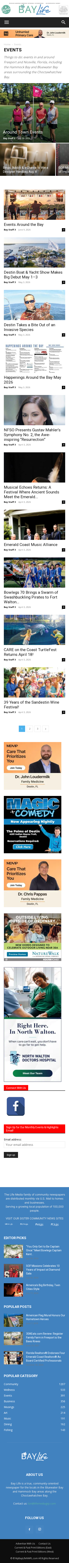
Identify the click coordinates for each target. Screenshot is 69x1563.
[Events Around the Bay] (34, 205)
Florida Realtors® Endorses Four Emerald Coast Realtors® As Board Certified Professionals (45, 1356)
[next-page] (45, 729)
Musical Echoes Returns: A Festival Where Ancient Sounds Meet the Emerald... (31, 492)
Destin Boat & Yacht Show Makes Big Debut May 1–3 (33, 274)
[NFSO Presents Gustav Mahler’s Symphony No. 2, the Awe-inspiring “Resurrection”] (34, 410)
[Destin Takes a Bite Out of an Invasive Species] (34, 305)
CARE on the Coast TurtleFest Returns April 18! (30, 652)
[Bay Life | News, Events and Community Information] (34, 9)
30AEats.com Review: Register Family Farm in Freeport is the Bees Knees (44, 1337)
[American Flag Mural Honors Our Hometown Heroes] (13, 1320)
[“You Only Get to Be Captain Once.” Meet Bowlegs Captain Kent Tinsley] (13, 1251)
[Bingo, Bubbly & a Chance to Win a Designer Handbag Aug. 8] (27, 163)
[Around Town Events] (34, 113)
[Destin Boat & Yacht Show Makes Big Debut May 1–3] (34, 252)
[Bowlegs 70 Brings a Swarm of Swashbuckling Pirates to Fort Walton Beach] (34, 572)
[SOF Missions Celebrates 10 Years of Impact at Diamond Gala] (13, 1270)
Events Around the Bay (24, 224)
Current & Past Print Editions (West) (34, 1551)
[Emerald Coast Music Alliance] (34, 525)
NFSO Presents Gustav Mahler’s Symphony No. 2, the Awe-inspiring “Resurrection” (32, 435)
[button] (6, 22)
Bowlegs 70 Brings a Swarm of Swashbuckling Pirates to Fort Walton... (31, 597)
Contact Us (44, 1543)
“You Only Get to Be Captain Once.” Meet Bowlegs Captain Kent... (44, 1250)
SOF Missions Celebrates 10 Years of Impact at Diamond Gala (43, 1269)
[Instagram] (40, 1529)
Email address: (13, 1139)
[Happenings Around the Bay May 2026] (34, 357)
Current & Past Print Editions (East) (33, 1547)
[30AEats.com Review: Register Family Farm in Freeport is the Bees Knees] (13, 1338)
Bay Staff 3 (9, 138)
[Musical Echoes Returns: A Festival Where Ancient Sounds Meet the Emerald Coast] (34, 467)
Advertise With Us (25, 1543)
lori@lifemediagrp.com (42, 1503)
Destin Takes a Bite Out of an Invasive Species (29, 327)
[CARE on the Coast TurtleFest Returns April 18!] (34, 630)
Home (7, 44)
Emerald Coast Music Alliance (31, 544)
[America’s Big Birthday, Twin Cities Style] (13, 1290)
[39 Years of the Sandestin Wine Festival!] (34, 682)
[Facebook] (29, 1529)
